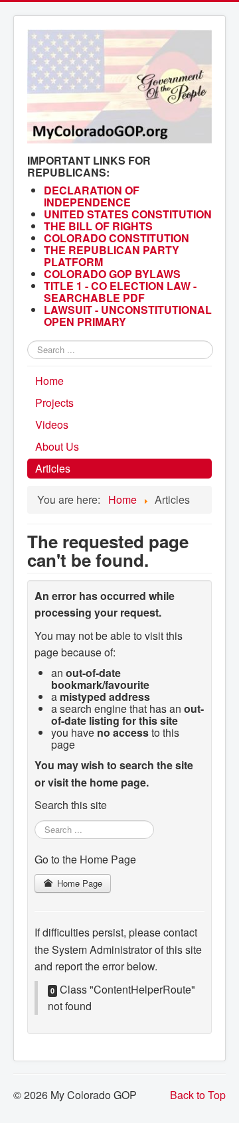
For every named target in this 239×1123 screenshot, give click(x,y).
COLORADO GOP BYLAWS (112, 273)
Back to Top (198, 1094)
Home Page (78, 883)
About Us (57, 446)
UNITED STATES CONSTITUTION (128, 214)
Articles (52, 468)
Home (49, 380)
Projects (54, 402)
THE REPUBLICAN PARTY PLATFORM (111, 255)
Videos (51, 424)
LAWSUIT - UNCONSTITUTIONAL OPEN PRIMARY (128, 315)
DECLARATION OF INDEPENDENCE (91, 196)
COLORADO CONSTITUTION (116, 238)
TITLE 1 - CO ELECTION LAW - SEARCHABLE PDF (120, 291)
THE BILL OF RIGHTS (98, 226)
